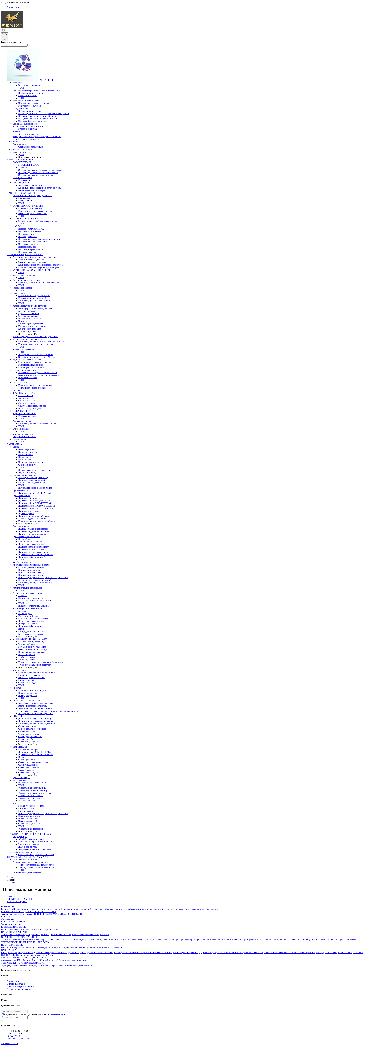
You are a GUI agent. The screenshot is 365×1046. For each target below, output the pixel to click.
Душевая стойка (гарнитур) (31, 557)
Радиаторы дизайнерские (30, 365)
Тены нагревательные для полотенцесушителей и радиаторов (48, 711)
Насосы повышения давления (32, 241)
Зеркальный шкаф (27, 644)
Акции (10, 877)
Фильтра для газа (26, 400)
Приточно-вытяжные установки (34, 103)
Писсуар (17, 688)
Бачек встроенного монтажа (31, 567)
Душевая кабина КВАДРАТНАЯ (34, 500)
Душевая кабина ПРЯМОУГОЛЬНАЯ (36, 506)
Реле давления (25, 200)
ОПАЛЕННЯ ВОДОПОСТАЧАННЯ (25, 254)
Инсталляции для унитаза (30, 575)
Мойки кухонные (21, 670)
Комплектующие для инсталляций (35, 582)
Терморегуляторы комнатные (27, 872)
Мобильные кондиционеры (31, 190)
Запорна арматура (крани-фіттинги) (30, 306)
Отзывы (11, 882)
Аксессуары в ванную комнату (33, 477)
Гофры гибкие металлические (32, 121)
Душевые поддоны (22, 526)
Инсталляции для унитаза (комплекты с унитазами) (43, 577)
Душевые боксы (20, 490)
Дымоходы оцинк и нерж (25, 124)
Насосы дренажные (27, 236)
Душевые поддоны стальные (32, 534)
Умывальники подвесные (30, 798)
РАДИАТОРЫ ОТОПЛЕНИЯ (27, 359)
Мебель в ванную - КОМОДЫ (33, 649)
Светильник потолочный (30, 147)
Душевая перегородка (28, 511)
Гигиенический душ (28, 616)
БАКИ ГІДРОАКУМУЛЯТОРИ (28, 206)
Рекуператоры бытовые (29, 106)
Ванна (16, 447)
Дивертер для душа (27, 624)
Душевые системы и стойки (26, 536)
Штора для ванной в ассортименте (35, 470)
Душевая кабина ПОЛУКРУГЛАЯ (35, 493)
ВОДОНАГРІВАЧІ (22, 162)
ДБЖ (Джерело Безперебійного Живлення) (33, 841)
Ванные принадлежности (25, 475)
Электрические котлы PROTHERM (35, 354)
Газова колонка (25, 180)
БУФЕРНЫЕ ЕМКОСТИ (30, 165)
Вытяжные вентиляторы (30, 85)
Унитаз (16, 803)
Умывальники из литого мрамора (34, 793)
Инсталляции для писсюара (31, 572)
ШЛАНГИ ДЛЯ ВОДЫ (29, 408)
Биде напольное (26, 808)
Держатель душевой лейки (31, 621)
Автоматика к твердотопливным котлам (37, 372)
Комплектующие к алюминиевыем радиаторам (41, 265)
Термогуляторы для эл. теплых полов (36, 867)
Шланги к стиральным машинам (34, 606)
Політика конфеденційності (20, 986)
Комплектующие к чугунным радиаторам (38, 267)
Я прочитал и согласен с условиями (35, 1014)
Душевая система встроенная (32, 549)
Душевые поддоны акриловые (33, 529)
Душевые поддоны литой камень (34, 516)
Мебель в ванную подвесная (32, 647)
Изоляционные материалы (31, 318)
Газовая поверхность (28, 416)
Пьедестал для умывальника (32, 782)
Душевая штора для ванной (31, 480)
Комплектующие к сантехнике (27, 593)
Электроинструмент (22, 152)
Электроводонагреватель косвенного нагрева (40, 170)
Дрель (21, 154)
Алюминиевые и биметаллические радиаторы (35, 257)
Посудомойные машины (24, 436)
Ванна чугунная (26, 457)
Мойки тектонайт (27, 680)
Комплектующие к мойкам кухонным (36, 672)
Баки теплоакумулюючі (24, 275)
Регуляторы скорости (28, 139)
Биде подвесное (26, 811)
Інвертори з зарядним (28, 844)
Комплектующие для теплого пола (35, 385)
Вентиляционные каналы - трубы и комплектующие (43, 113)
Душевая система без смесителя (33, 547)
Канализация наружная (29, 329)
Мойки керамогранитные (30, 675)
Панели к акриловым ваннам (32, 462)
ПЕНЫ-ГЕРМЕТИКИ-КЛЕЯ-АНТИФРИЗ (62, 914)
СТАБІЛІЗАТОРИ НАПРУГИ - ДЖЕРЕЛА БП (29, 834)
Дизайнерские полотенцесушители (35, 708)
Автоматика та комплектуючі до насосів (32, 195)
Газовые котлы (20, 293)
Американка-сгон (27, 311)
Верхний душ (25, 539)
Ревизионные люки (27, 95)
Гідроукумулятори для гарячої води (35, 211)
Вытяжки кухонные (22, 421)
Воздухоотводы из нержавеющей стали (37, 116)
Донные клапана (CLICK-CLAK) (34, 752)
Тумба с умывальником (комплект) (35, 665)
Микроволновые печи (23, 434)
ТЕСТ (21, 88)
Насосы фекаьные (27, 247)
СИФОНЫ (18, 716)
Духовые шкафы (21, 429)
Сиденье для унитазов (29, 823)
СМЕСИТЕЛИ (20, 747)
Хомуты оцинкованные (29, 134)
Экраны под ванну (27, 472)
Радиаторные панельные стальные (35, 362)
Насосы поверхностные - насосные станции (39, 239)
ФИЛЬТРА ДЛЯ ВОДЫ (24, 393)
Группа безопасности (28, 313)
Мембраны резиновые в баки (32, 213)
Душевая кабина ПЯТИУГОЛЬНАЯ (35, 508)
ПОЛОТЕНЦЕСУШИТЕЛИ (26, 700)
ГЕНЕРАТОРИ (8, 911)
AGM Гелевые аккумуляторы (32, 839)
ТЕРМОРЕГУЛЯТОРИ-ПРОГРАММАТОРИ (28, 857)
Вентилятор (18, 82)
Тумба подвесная (26, 659)
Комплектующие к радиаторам (27, 339)
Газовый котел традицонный (32, 298)
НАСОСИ (17, 226)
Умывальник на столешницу (32, 788)
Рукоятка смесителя (27, 129)
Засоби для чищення (22, 562)
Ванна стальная (25, 454)
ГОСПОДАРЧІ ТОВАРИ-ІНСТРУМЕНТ (36, 911)
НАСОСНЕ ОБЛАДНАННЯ (21, 193)
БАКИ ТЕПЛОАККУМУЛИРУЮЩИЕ (32, 270)
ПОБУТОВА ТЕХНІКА (18, 411)
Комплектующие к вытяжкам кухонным (37, 424)
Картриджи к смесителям (30, 598)
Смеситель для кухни (28, 741)
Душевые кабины (21, 495)
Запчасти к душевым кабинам (32, 518)
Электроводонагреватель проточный (36, 175)
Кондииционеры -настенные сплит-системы (39, 188)
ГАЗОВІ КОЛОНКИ (22, 177)
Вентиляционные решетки (31, 93)
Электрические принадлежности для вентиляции (37, 136)
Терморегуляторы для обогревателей (30, 862)
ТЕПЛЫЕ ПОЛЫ (21, 382)
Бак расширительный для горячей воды (37, 221)
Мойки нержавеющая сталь (31, 677)
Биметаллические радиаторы (32, 262)
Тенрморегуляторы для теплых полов (36, 344)
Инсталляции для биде (29, 570)
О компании (13, 7)
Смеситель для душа (28, 770)
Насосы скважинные (28, 244)
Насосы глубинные (27, 234)
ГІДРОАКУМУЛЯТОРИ (30, 208)
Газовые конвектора (22, 288)
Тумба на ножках (26, 657)
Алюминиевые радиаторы (31, 259)
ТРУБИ (16, 390)
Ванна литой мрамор (28, 452)
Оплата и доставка (16, 984)
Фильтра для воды (27, 398)
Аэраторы (23, 611)
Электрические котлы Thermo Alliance (36, 357)
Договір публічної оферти (19, 989)
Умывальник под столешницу (32, 790)
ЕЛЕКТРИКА (14, 141)
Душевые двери (26, 513)
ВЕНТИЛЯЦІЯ (46, 80)
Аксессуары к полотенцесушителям (35, 308)
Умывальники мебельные (30, 795)
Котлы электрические (23, 349)
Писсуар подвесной (27, 695)
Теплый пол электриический (32, 388)
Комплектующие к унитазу (31, 816)
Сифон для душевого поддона (32, 729)
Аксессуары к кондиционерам (33, 185)
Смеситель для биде (28, 765)
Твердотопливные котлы (25, 370)
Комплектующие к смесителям (27, 608)
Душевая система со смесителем (34, 552)
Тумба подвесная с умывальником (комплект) (40, 662)
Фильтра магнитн (26, 403)
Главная (11, 896)
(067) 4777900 (14, 1036)
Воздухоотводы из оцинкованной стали (37, 118)
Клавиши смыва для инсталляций (34, 580)
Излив (21, 629)
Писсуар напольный (28, 693)
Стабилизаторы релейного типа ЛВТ (36, 854)
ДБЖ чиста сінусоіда (28, 847)
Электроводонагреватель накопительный (38, 172)
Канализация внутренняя (30, 324)
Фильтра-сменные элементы (32, 406)
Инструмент (24, 321)
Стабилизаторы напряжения (26, 852)
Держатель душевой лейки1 (31, 544)
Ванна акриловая (26, 449)
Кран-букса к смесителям (30, 634)
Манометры (24, 198)
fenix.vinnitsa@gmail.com (19, 1038)
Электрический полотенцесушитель (35, 713)
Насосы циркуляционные (30, 249)
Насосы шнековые (27, 252)
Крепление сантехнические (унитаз (35, 600)
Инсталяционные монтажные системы (31, 565)
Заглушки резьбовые (28, 316)
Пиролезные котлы (27, 377)
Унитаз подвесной (27, 800)
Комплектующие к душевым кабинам (36, 521)
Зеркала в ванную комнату (31, 641)
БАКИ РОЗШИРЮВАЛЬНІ (26, 218)
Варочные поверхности (24, 413)
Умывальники (19, 780)
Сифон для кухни (26, 731)
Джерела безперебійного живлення (35, 849)
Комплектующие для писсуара (27, 588)
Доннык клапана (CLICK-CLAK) (34, 718)
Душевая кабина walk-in (30, 498)
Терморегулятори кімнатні (25, 859)
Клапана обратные (27, 331)
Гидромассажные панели (30, 541)
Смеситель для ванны (28, 767)
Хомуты (16, 131)
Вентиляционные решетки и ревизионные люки (36, 90)
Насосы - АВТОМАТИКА (31, 229)
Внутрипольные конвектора (26, 280)
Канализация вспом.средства (32, 326)
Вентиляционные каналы (30, 111)
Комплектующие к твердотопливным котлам (40, 375)
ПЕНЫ (37, 914)
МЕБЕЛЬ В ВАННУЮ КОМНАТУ (30, 639)
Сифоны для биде (27, 682)
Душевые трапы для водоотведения (35, 721)
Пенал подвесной (26, 654)
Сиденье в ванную (27, 465)
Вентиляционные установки (26, 100)
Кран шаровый (25, 395)
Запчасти (22, 167)
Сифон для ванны (27, 726)
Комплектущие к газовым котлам (34, 300)
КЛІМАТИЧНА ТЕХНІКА (20, 159)
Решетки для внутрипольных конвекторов (38, 282)
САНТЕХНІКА (14, 444)
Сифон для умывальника (30, 736)
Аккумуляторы (20, 836)
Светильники (19, 144)
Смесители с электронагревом (33, 762)
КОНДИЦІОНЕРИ (22, 182)
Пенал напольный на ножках (32, 652)
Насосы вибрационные (29, 231)
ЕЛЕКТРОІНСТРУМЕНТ (19, 149)
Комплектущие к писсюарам (32, 690)
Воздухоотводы (20, 108)
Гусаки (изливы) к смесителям (33, 618)
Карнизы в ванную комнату (31, 482)
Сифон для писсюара (28, 734)
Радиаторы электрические (31, 367)
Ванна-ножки (25, 459)
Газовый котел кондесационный (34, 295)
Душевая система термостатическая (35, 554)
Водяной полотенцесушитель (32, 706)
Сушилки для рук (21, 777)
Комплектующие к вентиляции (28, 126)
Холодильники (20, 439)
